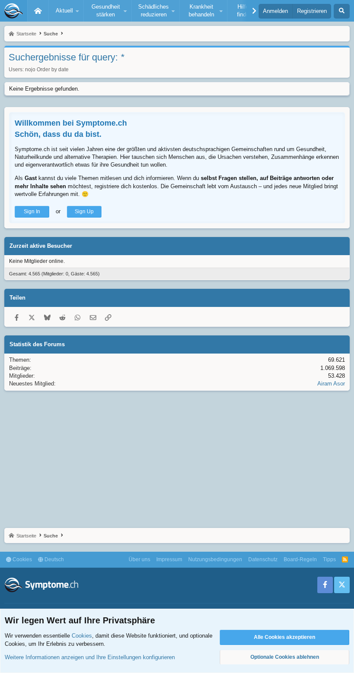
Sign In (32, 212)
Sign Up (84, 212)
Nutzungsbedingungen (215, 559)
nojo (30, 69)
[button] (66, 11)
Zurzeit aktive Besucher (40, 246)
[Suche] (342, 11)
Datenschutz (263, 559)
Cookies (21, 559)
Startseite (38, 11)
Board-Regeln (300, 559)
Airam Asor (331, 383)
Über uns (139, 559)
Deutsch (53, 559)
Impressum (169, 559)
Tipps (329, 559)
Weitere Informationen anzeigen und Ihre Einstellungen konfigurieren (90, 657)
